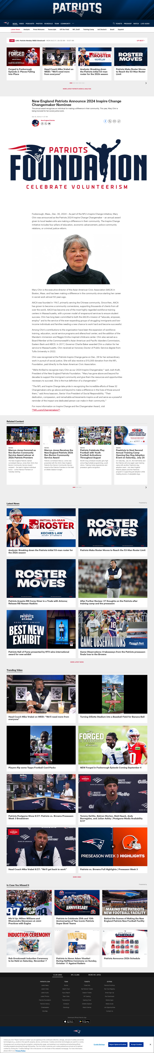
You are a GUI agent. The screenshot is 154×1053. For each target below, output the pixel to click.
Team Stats (66, 996)
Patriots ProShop (109, 985)
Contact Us (109, 1011)
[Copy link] (119, 121)
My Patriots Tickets (87, 989)
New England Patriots (48, 120)
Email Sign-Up (109, 992)
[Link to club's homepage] (6, 23)
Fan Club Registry (109, 989)
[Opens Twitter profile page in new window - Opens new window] (45, 123)
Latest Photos (45, 996)
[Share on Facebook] (105, 122)
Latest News (45, 985)
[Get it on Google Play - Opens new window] (84, 1022)
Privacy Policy (20, 1051)
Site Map (45, 1011)
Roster (66, 985)
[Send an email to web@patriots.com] (49, 123)
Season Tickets (87, 992)
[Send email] (114, 122)
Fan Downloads (109, 996)
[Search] (114, 23)
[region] (77, 1044)
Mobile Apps (109, 1000)
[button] (70, 83)
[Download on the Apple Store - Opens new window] (69, 1022)
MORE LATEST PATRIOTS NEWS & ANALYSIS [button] (77, 89)
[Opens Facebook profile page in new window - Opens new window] (42, 123)
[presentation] (146, 83)
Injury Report (66, 992)
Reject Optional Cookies (117, 1044)
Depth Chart (66, 989)
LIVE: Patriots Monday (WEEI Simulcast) (30, 41)
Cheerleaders (45, 1007)
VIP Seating (87, 996)
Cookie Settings (99, 1044)
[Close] (150, 1044)
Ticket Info (87, 985)
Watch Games (87, 1007)
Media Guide (109, 1004)
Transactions (66, 1000)
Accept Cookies (136, 1044)
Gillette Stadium (87, 1004)
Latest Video (45, 989)
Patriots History (45, 1004)
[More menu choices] (73, 23)
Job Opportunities (109, 1007)
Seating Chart (87, 1000)
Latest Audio (45, 992)
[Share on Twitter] (110, 122)
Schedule (66, 1004)
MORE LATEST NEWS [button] (77, 662)
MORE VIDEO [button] (77, 877)
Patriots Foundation (45, 1000)
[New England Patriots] (77, 1032)
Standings (66, 1007)
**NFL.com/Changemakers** (46, 409)
